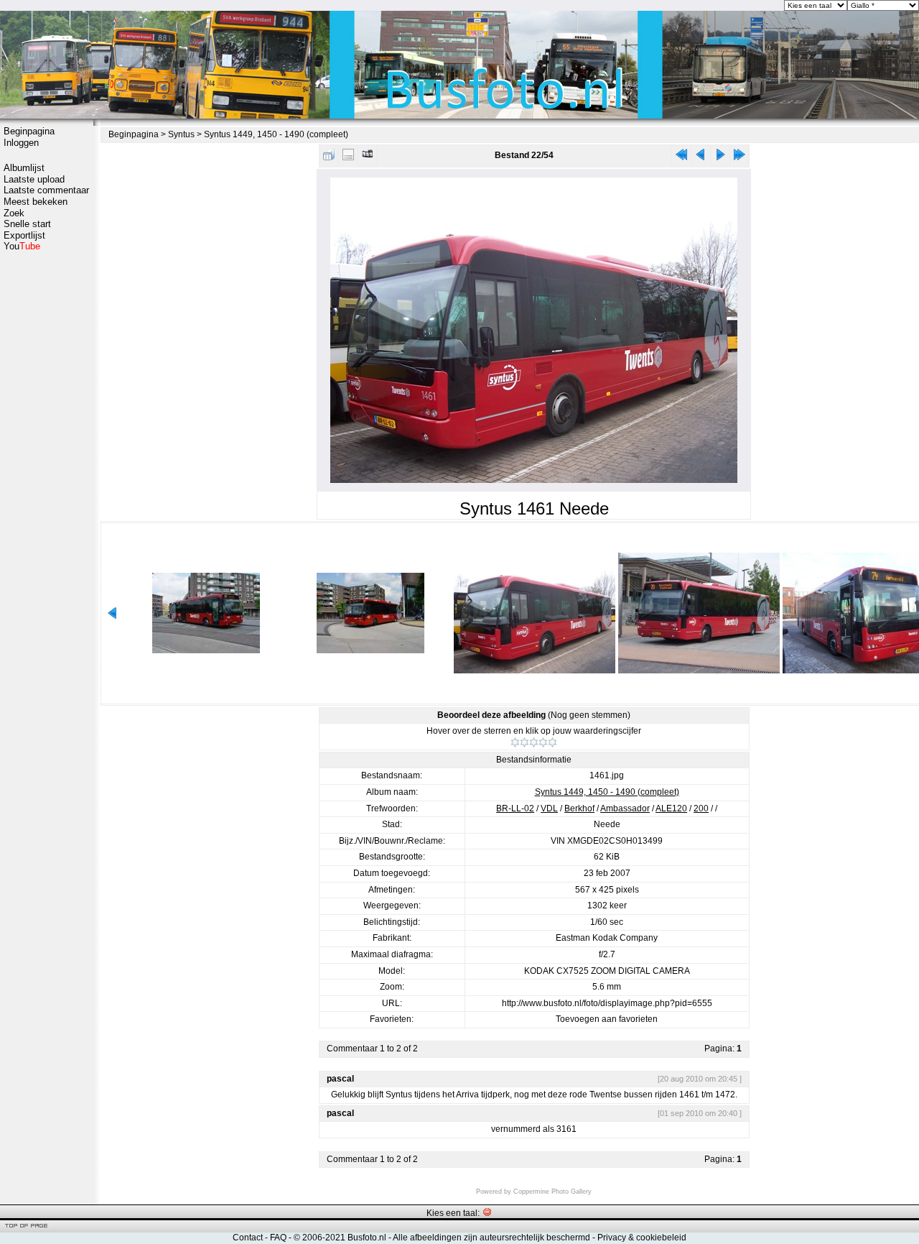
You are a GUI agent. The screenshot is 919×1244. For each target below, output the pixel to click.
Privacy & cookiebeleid (641, 1238)
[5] (552, 742)
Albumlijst (24, 167)
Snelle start (27, 223)
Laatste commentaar (46, 190)
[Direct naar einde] (739, 158)
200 (701, 808)
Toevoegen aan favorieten (607, 1019)
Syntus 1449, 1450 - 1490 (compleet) (276, 134)
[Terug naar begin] (681, 158)
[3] (533, 742)
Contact (248, 1238)
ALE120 (671, 808)
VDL (549, 808)
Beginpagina (29, 131)
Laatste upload (34, 179)
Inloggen (21, 142)
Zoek (14, 213)
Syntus (181, 134)
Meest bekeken (35, 201)
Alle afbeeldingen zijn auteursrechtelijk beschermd (491, 1238)
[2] (524, 742)
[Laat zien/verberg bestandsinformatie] (348, 158)
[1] (515, 742)
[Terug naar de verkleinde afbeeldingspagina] (328, 158)
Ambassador (625, 808)
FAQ (278, 1238)
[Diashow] (367, 158)
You (22, 246)
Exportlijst (24, 235)
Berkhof (579, 808)
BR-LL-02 (515, 808)
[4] (543, 742)
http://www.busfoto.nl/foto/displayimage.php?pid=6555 (607, 1003)
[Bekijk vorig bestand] (700, 158)
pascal (340, 1079)
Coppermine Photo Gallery (552, 1191)
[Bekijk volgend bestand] (720, 158)
